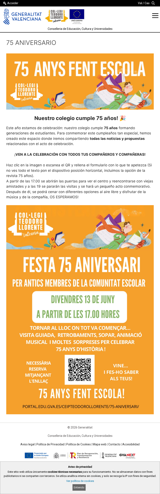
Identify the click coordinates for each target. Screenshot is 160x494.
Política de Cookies (78, 444)
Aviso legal (27, 444)
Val (140, 3)
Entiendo (79, 487)
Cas (147, 3)
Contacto (114, 444)
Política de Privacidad (50, 444)
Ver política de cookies (80, 481)
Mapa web (99, 444)
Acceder (12, 3)
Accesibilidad (131, 444)
